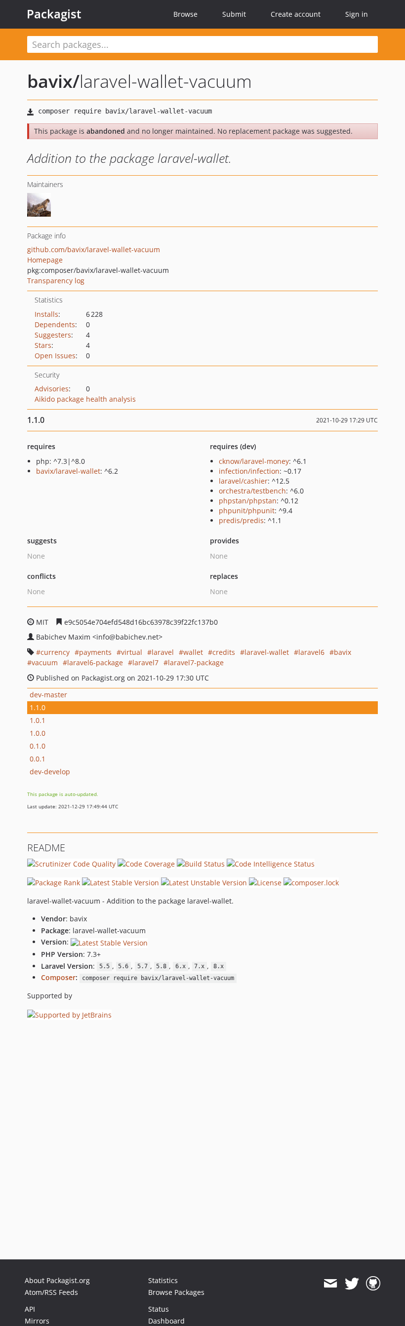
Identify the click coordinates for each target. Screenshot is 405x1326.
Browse (185, 14)
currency (55, 652)
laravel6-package (95, 662)
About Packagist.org (57, 1280)
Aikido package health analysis (85, 399)
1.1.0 (37, 707)
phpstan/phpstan (248, 500)
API (30, 1309)
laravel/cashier (243, 481)
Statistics (163, 1280)
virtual (131, 652)
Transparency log (55, 280)
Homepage (45, 260)
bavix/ (53, 81)
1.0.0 (37, 733)
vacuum (45, 662)
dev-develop (50, 771)
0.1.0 (37, 746)
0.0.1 (37, 758)
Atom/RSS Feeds (51, 1292)
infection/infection (249, 471)
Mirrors (37, 1321)
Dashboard (166, 1321)
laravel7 (145, 662)
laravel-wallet (266, 652)
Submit (234, 14)
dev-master (48, 694)
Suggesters (53, 335)
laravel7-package (196, 662)
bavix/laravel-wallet (68, 471)
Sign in (356, 14)
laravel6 (311, 652)
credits (223, 652)
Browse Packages (176, 1292)
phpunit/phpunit (247, 510)
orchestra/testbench (252, 490)
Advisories (52, 388)
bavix (342, 652)
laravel (163, 652)
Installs (46, 314)
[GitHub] (373, 1283)
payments (95, 652)
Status (158, 1309)
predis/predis (241, 520)
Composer (58, 977)
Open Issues (55, 355)
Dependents (55, 324)
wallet (193, 652)
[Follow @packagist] (352, 1283)
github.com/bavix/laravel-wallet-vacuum (93, 249)
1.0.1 (37, 720)
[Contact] (330, 1283)
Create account (296, 14)
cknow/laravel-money (254, 461)
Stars (43, 345)
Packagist (54, 14)
